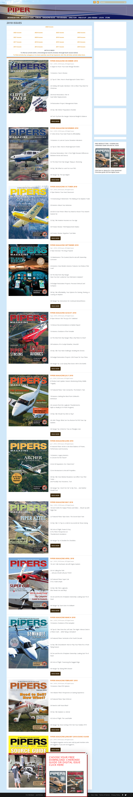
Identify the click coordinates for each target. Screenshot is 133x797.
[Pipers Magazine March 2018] (28, 642)
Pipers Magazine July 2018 (61, 375)
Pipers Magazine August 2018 (63, 313)
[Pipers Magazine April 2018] (28, 584)
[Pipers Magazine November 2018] (28, 154)
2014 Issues (81, 42)
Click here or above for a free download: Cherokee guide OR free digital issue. (108, 171)
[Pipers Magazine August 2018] (28, 338)
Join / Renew (92, 18)
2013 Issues (17, 47)
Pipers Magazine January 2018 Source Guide (69, 737)
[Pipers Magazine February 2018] (28, 706)
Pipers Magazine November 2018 (64, 128)
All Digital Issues (69, 64)
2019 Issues (60, 37)
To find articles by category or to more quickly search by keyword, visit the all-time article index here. (49, 55)
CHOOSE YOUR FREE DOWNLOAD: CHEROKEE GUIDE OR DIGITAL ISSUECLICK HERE (64, 761)
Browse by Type (13, 18)
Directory (73, 18)
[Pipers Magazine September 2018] (28, 270)
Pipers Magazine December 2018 (64, 61)
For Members (62, 18)
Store (107, 18)
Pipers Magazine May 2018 (61, 502)
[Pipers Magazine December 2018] (28, 86)
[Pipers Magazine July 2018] (28, 400)
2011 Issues (60, 47)
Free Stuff (82, 18)
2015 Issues (60, 42)
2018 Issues (81, 37)
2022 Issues (81, 32)
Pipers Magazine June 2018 (61, 441)
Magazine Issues (48, 18)
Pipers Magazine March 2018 (62, 617)
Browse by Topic (27, 18)
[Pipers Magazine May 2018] (28, 527)
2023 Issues (60, 32)
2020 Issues (39, 37)
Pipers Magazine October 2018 (63, 187)
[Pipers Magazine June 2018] (28, 466)
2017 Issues (17, 42)
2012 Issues (39, 47)
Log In (101, 18)
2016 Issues (39, 42)
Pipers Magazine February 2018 (64, 680)
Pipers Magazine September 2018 (64, 245)
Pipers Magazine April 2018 (62, 558)
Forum (38, 18)
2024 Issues (39, 32)
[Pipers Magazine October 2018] (28, 212)
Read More (55, 121)
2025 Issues (17, 32)
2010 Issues (81, 47)
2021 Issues (17, 37)
